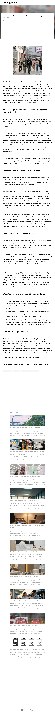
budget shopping (7, 370)
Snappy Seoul (11, 2)
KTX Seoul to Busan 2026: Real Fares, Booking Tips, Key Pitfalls (25, 427)
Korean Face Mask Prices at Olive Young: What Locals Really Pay (25, 476)
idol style (23, 370)
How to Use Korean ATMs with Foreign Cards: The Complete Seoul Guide (27, 649)
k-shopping (36, 370)
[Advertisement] (27, 34)
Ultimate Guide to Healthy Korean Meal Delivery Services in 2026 (25, 500)
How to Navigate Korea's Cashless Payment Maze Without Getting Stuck (27, 451)
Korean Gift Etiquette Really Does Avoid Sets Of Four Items (24, 576)
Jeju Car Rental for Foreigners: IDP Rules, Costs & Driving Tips (24, 600)
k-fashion (30, 370)
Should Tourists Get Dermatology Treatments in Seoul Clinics (24, 551)
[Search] (20, 2)
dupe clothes (16, 370)
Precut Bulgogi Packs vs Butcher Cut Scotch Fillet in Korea (24, 625)
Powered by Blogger (28, 710)
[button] (4, 21)
